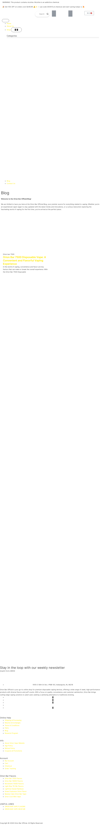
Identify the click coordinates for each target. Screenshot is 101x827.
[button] (53, 37)
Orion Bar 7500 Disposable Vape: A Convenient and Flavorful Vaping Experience (24, 260)
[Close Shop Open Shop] (16, 29)
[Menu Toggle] (5, 20)
